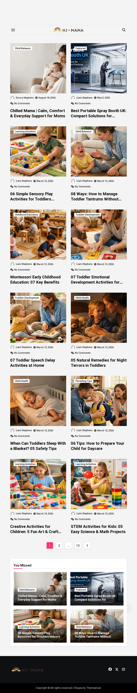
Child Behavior (23, 48)
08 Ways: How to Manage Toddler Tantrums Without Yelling (94, 199)
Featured (81, 48)
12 (77, 545)
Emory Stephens (25, 97)
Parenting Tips (84, 381)
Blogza (78, 687)
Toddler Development (88, 214)
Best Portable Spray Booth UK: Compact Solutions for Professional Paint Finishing (98, 115)
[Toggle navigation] (13, 30)
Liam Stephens (85, 97)
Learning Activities (25, 131)
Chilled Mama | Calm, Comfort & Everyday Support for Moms (40, 597)
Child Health (82, 297)
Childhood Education (26, 214)
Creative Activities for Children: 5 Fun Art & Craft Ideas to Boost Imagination (34, 531)
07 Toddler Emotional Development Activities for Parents (95, 282)
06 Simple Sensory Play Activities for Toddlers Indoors (31, 199)
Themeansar (94, 687)
